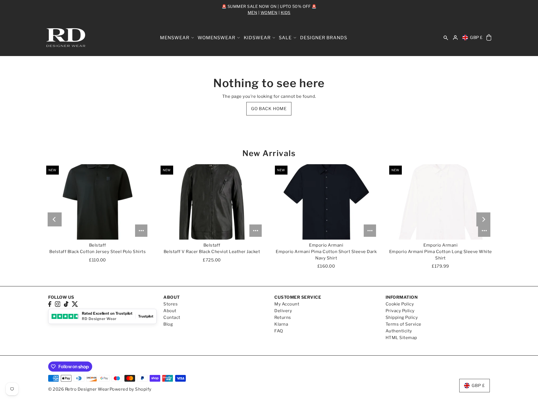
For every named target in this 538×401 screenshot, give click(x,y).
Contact (171, 317)
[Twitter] (75, 304)
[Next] (483, 219)
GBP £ (476, 37)
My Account (286, 304)
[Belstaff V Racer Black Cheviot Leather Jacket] (212, 201)
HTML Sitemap (401, 337)
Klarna (281, 324)
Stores (170, 304)
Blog (168, 324)
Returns (282, 317)
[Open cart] (488, 37)
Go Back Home (269, 108)
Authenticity (399, 330)
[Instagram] (58, 304)
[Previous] (55, 219)
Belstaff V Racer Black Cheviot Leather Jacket (212, 251)
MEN (253, 12)
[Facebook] (49, 304)
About (170, 310)
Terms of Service (403, 324)
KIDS (286, 12)
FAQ (278, 330)
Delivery (283, 310)
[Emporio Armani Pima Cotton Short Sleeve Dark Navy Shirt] (326, 201)
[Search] (446, 37)
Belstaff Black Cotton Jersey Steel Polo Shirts (97, 251)
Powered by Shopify (131, 389)
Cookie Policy (400, 304)
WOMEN (269, 12)
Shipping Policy (402, 317)
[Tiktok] (66, 304)
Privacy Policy (400, 310)
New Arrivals (269, 153)
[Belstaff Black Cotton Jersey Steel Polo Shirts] (97, 201)
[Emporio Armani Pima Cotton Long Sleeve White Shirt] (440, 201)
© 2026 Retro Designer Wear (78, 389)
